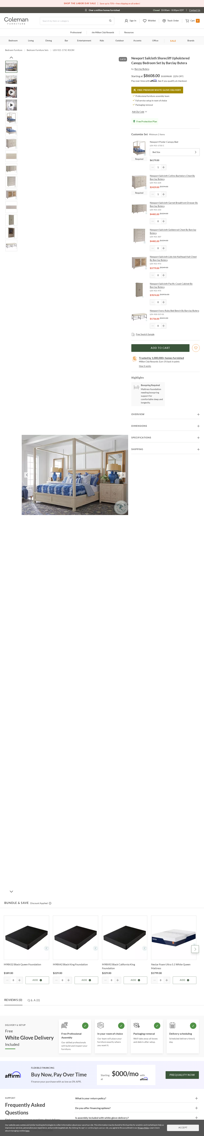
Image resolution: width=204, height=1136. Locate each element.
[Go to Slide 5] (11, 118)
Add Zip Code (138, 111)
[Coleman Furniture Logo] (16, 23)
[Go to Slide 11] (11, 194)
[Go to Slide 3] (11, 92)
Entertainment (84, 41)
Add (35, 980)
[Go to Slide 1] (11, 66)
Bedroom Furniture (13, 50)
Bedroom (13, 41)
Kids (102, 41)
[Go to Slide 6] (11, 130)
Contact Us (194, 10)
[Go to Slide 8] (11, 156)
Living (31, 41)
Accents (137, 41)
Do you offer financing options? (93, 1107)
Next (195, 949)
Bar (66, 41)
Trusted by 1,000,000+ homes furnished (161, 357)
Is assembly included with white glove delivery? (102, 1117)
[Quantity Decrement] (152, 167)
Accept (182, 1128)
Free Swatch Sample (145, 334)
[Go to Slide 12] (11, 207)
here (27, 1130)
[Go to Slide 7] (11, 143)
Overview (138, 414)
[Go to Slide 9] (11, 169)
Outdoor (119, 41)
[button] (130, 21)
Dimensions (139, 426)
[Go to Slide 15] (11, 245)
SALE (173, 40)
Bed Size (156, 152)
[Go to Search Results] (110, 20)
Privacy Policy (143, 1128)
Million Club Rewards (103, 33)
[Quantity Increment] (163, 167)
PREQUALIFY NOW (182, 1075)
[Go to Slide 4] (11, 105)
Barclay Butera (142, 69)
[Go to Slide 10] (11, 181)
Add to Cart (160, 348)
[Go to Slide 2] (11, 79)
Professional (75, 33)
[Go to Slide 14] (11, 233)
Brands (190, 41)
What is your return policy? (90, 1098)
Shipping (137, 449)
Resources (129, 33)
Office (155, 41)
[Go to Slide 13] (11, 220)
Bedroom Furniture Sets (37, 50)
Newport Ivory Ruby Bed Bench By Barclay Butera (174, 310)
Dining (48, 41)
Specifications (141, 438)
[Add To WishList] (196, 348)
